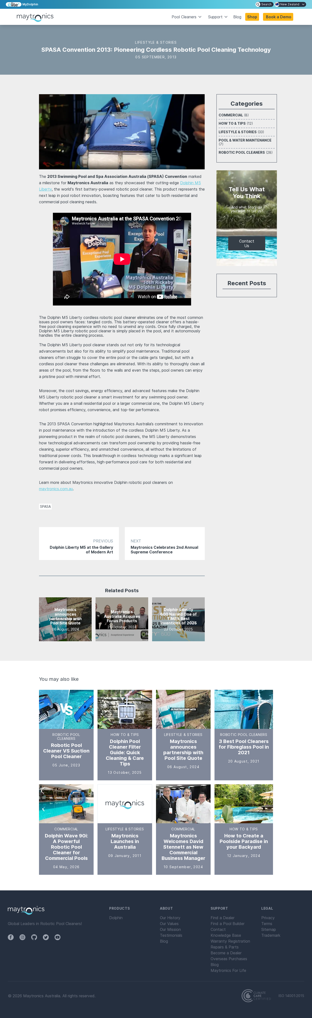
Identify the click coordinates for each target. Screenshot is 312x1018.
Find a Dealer (222, 917)
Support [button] (215, 16)
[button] (278, 17)
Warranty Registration (230, 941)
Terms (266, 923)
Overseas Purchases (229, 958)
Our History (170, 917)
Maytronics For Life (228, 970)
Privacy (268, 917)
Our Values (169, 923)
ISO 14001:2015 (291, 996)
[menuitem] (264, 4)
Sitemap (268, 929)
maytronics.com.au (56, 488)
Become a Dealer (226, 952)
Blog (237, 17)
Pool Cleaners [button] (184, 16)
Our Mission (170, 929)
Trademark (270, 935)
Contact (218, 929)
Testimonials (171, 935)
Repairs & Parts (225, 947)
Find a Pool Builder (227, 923)
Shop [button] (252, 16)
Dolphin (116, 917)
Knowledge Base (226, 935)
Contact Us (246, 243)
